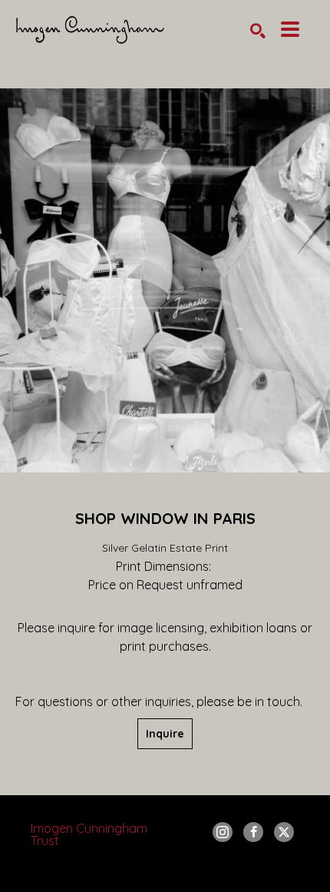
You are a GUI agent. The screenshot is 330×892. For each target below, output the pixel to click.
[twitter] (284, 832)
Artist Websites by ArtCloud (206, 872)
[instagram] (223, 832)
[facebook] (253, 832)
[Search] (258, 30)
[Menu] (290, 29)
